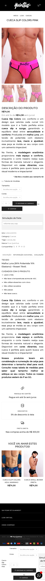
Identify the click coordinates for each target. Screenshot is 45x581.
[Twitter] (14, 247)
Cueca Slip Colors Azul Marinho (11, 481)
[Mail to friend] (21, 247)
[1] (39, 576)
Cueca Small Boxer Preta (33, 481)
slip (14, 240)
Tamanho (6, 186)
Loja (22, 15)
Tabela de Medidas (12, 181)
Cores (4, 194)
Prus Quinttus (13, 243)
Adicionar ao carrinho (25, 203)
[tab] (6, 255)
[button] (4, 56)
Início (15, 15)
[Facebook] (16, 247)
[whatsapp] (24, 247)
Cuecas (29, 15)
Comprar (13, 209)
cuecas (9, 240)
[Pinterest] (19, 247)
